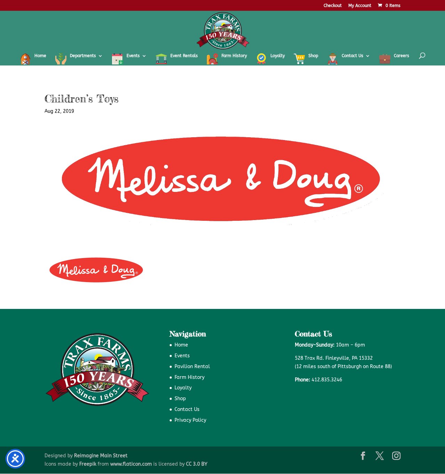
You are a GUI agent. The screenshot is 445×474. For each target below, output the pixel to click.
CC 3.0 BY (196, 464)
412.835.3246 (327, 380)
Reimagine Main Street (101, 456)
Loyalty (183, 388)
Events (182, 356)
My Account (359, 5)
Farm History (189, 377)
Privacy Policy (190, 420)
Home (181, 345)
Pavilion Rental (192, 367)
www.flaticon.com (131, 464)
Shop (180, 399)
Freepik (87, 464)
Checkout (333, 5)
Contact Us (187, 409)
